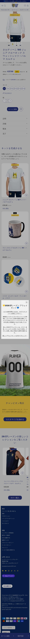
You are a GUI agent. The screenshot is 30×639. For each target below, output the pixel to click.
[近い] (26, 302)
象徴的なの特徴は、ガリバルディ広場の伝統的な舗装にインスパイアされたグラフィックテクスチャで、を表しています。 (15, 320)
